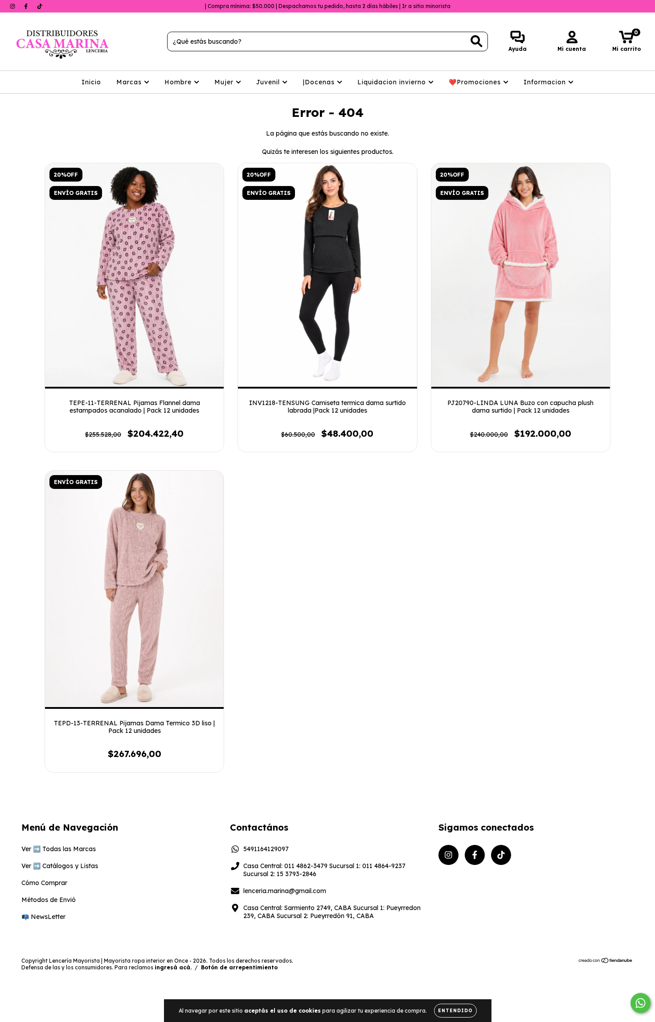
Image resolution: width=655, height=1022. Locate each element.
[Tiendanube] (606, 961)
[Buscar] (476, 41)
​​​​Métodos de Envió (48, 900)
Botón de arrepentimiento (239, 967)
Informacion (546, 82)
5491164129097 (266, 849)
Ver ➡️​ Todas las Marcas (58, 849)
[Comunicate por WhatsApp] (640, 1003)
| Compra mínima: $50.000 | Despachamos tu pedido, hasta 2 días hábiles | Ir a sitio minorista (327, 6)
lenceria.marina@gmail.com (284, 891)
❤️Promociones (476, 82)
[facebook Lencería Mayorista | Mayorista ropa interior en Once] (26, 6)
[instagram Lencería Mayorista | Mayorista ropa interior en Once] (13, 6)
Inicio (91, 82)
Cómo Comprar (44, 883)
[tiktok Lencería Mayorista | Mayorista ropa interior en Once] (39, 6)
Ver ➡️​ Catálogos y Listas (59, 866)
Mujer (225, 82)
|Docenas (320, 82)
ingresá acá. (173, 967)
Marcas (130, 82)
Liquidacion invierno (392, 82)
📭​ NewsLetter (43, 917)
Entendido (455, 1011)
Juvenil (269, 82)
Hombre (179, 82)
